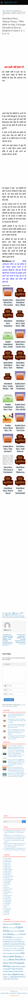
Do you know (7, 863)
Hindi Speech (7, 882)
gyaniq (11, 613)
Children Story (9, 10)
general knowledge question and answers (16, 944)
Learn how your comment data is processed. (13, 705)
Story (5, 906)
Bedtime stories (11, 615)
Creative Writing (8, 861)
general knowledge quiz (8, 946)
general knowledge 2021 (17, 937)
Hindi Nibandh (19, 950)
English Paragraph (8, 869)
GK (22, 948)
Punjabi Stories (7, 901)
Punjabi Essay (7, 898)
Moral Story (9, 614)
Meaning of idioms (8, 889)
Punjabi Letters (7, 900)
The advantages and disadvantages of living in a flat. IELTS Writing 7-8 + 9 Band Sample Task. (16, 715)
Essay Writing (16, 934)
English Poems (7, 871)
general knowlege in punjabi (15, 948)
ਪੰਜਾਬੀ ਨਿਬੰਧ (6, 913)
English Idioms (7, 868)
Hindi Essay (7, 877)
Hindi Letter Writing (8, 879)
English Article (7, 865)
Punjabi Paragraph (16, 969)
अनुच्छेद (5, 977)
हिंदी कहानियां (16, 614)
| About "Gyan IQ (22, 993)
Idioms (5, 885)
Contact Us (13, 993)
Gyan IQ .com (10, 2)
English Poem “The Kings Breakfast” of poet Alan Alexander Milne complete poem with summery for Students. (16, 775)
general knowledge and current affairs (12, 940)
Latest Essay (14, 956)
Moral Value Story (10, 616)
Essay (11, 934)
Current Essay (11, 927)
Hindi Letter (12, 950)
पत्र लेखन (9, 977)
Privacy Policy (5, 993)
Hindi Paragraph (8, 881)
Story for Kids (7, 908)
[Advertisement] (14, 50)
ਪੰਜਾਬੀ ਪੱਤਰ (6, 914)
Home (4, 10)
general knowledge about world (10, 939)
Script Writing (7, 903)
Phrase (6, 893)
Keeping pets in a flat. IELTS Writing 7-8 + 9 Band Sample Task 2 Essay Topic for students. (17, 720)
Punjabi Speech (8, 971)
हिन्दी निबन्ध (21, 977)
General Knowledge (8, 876)
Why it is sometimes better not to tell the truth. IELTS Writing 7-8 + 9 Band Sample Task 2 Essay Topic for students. (16, 732)
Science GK (18, 971)
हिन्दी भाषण (7, 979)
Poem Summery (8, 895)
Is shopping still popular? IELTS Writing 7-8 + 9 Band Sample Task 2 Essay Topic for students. (17, 737)
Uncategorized (7, 909)
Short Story (6, 905)
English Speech (7, 873)
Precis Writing (7, 897)
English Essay (7, 866)
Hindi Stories (7, 884)
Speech (16, 974)
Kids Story (22, 615)
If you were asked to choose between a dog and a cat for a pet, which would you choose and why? (16, 726)
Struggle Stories (17, 616)
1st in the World (7, 858)
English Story (7, 874)
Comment (7, 664)
